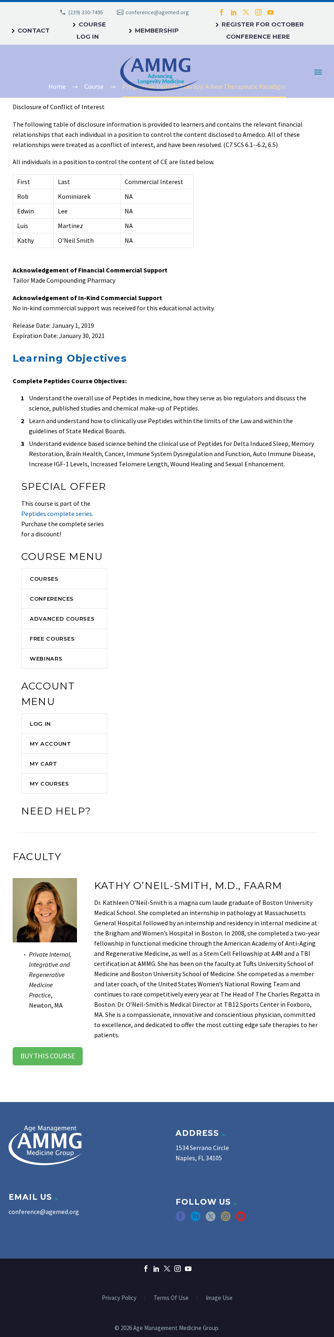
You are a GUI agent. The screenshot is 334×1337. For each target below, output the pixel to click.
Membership (157, 30)
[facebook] (180, 1219)
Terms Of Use (171, 1298)
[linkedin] (195, 1219)
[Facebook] (221, 12)
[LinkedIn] (234, 12)
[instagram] (226, 1219)
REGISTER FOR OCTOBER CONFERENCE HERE (263, 30)
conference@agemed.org (157, 12)
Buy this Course (47, 1056)
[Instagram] (258, 12)
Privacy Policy (119, 1298)
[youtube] (241, 1219)
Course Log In (91, 30)
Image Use (219, 1298)
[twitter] (210, 1219)
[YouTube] (270, 12)
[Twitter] (246, 12)
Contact (34, 30)
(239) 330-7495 (85, 12)
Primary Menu (318, 72)
